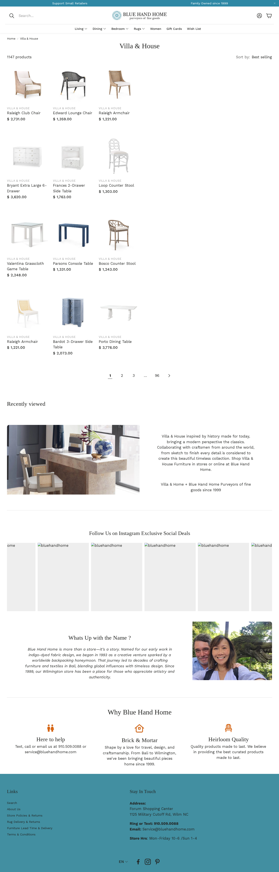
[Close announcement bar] (274, 3)
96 (157, 375)
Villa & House (29, 38)
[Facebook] (138, 862)
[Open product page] (27, 83)
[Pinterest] (157, 862)
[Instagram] (148, 862)
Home (11, 38)
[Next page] (169, 376)
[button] (38, 15)
